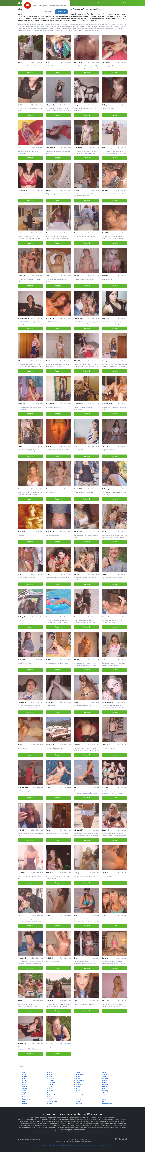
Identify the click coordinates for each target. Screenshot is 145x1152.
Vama (104, 1099)
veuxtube (105, 1145)
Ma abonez (61, 12)
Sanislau (78, 1099)
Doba (50, 1088)
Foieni (51, 1093)
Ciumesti (52, 1080)
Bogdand (25, 1093)
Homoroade (53, 1101)
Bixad (24, 1091)
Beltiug (24, 1086)
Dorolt (51, 1091)
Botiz (24, 1095)
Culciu (51, 1086)
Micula (77, 1076)
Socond (104, 1074)
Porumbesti (79, 1095)
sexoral (95, 1145)
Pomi (77, 1093)
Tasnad (104, 1082)
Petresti (77, 1086)
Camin (24, 1101)
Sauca (104, 1072)
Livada (77, 1072)
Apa (23, 1078)
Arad (105, 3)
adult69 (48, 1145)
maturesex (82, 1145)
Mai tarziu (48, 12)
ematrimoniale (55, 1145)
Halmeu (51, 1097)
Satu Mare (78, 1103)
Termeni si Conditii (73, 1139)
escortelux (62, 1145)
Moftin (77, 1078)
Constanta (83, 3)
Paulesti (78, 1084)
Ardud (24, 1080)
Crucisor (52, 1084)
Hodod (51, 1099)
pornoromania (89, 1145)
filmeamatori (68, 1145)
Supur (104, 1076)
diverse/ (39, 1145)
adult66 (44, 1145)
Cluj (76, 3)
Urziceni (105, 1095)
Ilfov (99, 3)
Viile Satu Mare (107, 1103)
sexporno (100, 1145)
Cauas (51, 1074)
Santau (77, 1101)
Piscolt (77, 1091)
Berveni (24, 1088)
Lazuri (51, 1103)
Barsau (24, 1082)
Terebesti (105, 1084)
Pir (76, 1088)
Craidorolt (52, 1082)
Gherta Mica (53, 1095)
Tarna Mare (105, 1078)
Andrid (24, 1076)
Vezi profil (30, 72)
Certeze (51, 1078)
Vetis (103, 1101)
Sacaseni (78, 1097)
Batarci (24, 1084)
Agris (24, 1074)
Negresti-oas (79, 1080)
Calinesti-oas (26, 1097)
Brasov (92, 3)
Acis (23, 1072)
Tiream (104, 1086)
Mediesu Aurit (79, 1074)
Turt (103, 1088)
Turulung (105, 1091)
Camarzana (26, 1099)
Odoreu (77, 1082)
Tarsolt (104, 1080)
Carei (50, 1072)
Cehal (50, 1076)
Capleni (24, 1103)
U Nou (104, 1093)
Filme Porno (84, 1139)
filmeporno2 (75, 1145)
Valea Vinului (106, 1097)
